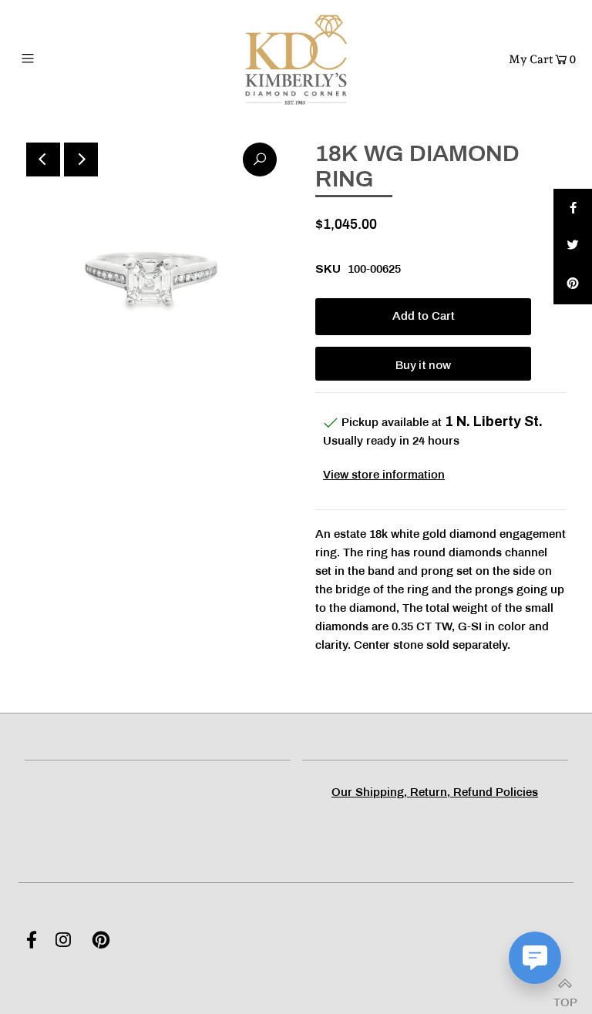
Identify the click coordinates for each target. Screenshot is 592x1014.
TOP (565, 998)
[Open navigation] (57, 57)
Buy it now (423, 365)
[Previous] (43, 159)
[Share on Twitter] (572, 246)
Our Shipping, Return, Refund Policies (434, 792)
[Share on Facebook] (572, 208)
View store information (384, 475)
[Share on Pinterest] (572, 285)
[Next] (81, 159)
